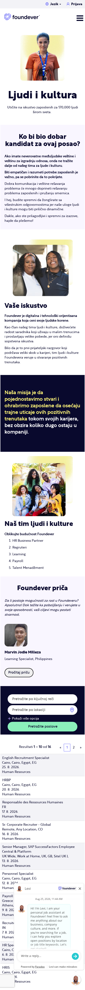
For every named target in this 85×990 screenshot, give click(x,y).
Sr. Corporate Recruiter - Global (26, 824)
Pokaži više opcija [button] (25, 718)
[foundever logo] (22, 17)
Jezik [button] (54, 4)
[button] (64, 19)
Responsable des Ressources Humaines (32, 802)
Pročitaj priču (19, 672)
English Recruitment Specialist (25, 758)
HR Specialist (12, 945)
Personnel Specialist (17, 873)
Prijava (76, 4)
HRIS (6, 967)
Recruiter (9, 923)
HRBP (6, 780)
